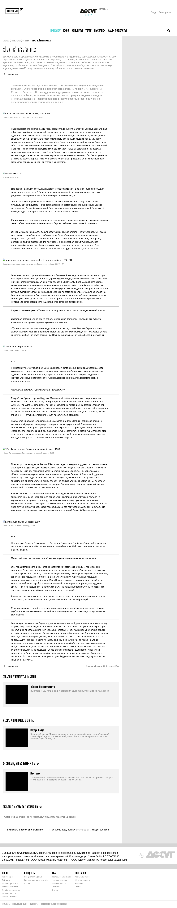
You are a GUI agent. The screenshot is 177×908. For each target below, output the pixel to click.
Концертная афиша (33, 877)
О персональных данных (111, 859)
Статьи (26, 40)
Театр (88, 30)
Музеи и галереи (82, 880)
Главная (6, 40)
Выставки (99, 30)
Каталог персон (9, 893)
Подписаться (12, 11)
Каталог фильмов (10, 883)
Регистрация (164, 12)
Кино (66, 30)
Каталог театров (59, 880)
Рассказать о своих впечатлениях (24, 830)
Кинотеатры (7, 877)
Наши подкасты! (117, 30)
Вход (153, 12)
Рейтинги (6, 880)
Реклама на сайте (19, 904)
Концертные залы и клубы (36, 880)
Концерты (77, 30)
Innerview (55, 30)
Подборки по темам (11, 890)
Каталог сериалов (10, 887)
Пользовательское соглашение (54, 904)
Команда (6, 904)
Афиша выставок (82, 877)
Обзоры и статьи (9, 897)
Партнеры (34, 904)
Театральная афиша (61, 877)
